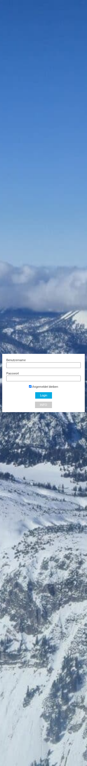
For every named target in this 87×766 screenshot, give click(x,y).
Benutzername (16, 360)
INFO (43, 404)
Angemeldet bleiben (45, 386)
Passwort (12, 373)
